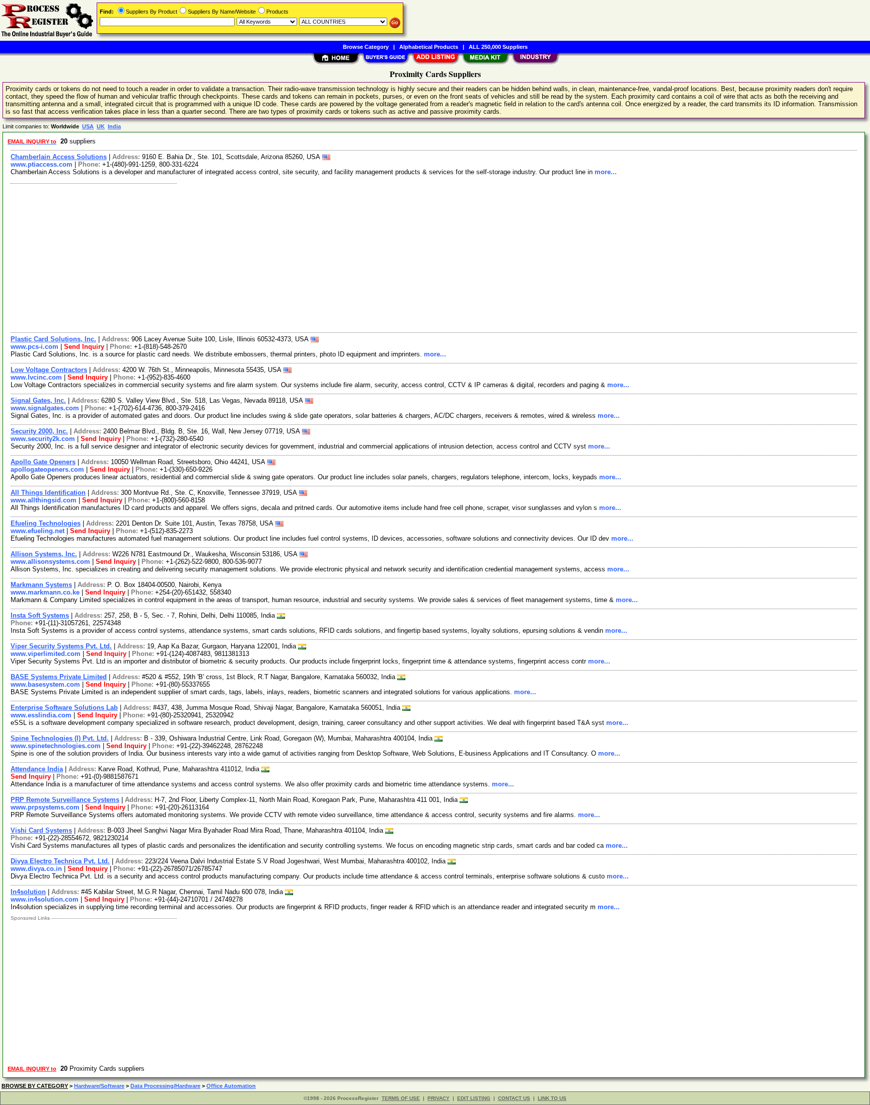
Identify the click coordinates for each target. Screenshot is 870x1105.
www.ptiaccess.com (41, 164)
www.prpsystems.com (45, 807)
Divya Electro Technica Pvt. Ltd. (60, 861)
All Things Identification (48, 492)
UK (101, 126)
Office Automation (231, 1086)
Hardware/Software (99, 1086)
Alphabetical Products (428, 47)
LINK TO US (552, 1098)
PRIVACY (438, 1098)
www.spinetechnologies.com (56, 746)
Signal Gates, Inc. (38, 400)
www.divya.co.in (36, 868)
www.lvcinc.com (36, 377)
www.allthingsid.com (44, 500)
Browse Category (366, 47)
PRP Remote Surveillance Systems (65, 799)
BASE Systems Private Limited (59, 677)
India (114, 126)
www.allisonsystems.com (50, 561)
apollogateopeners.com (47, 469)
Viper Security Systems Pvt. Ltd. (61, 646)
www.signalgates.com (45, 408)
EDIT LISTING (473, 1098)
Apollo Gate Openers (43, 462)
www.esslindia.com (41, 715)
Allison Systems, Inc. (44, 554)
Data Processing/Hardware (165, 1086)
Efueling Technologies (46, 523)
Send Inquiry (84, 346)
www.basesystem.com (45, 684)
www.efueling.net (37, 531)
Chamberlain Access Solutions (59, 157)
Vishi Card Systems (41, 830)
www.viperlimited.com (46, 653)
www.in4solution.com (45, 899)
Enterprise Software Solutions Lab (64, 707)
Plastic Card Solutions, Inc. (53, 339)
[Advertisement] (309, 256)
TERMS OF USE (401, 1098)
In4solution (28, 892)
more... (606, 172)
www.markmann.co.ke (45, 592)
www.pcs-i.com (34, 346)
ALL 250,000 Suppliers (498, 47)
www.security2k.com (43, 439)
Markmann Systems (41, 584)
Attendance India (37, 769)
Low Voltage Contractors (49, 370)
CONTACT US (514, 1098)
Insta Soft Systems (40, 615)
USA (88, 126)
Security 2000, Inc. (39, 431)
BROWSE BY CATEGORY (35, 1086)
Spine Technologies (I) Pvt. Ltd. (60, 738)
